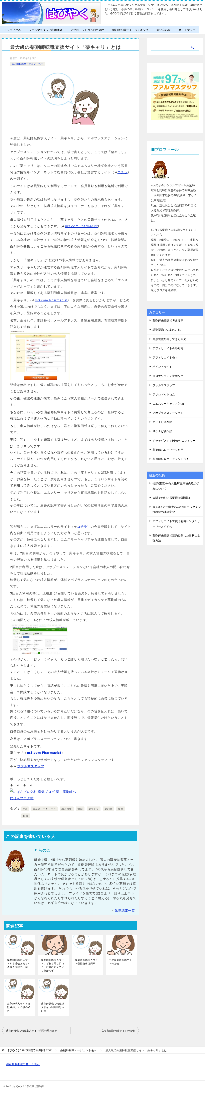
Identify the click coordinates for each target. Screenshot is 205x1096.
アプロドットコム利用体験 (87, 30)
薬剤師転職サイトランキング (130, 30)
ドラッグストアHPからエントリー (174, 440)
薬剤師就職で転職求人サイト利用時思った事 (52, 1007)
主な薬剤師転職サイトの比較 (120, 961)
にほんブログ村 (22, 798)
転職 (25, 815)
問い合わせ (164, 30)
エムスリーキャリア (44, 808)
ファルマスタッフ (30, 766)
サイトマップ (187, 30)
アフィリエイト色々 (165, 357)
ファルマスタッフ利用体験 (45, 30)
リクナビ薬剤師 (162, 431)
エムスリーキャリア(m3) (168, 403)
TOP (29, 1050)
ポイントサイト (162, 366)
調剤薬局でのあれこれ (167, 329)
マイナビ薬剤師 (162, 422)
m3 (25, 808)
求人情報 (66, 808)
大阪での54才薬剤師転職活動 (171, 497)
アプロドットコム (164, 394)
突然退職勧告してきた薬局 (169, 339)
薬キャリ (93, 808)
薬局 (120, 808)
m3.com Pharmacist (81, 226)
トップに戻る (12, 30)
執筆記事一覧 (125, 911)
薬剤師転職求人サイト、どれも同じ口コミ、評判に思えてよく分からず (52, 965)
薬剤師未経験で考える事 (168, 320)
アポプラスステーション (168, 412)
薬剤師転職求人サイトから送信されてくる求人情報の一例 (18, 963)
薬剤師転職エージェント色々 (27, 63)
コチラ (123, 172)
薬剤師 (108, 808)
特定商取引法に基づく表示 (23, 1064)
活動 (80, 808)
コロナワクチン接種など (168, 375)
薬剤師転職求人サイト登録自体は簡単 (86, 961)
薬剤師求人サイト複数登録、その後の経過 (18, 1007)
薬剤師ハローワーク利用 (168, 449)
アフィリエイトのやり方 (168, 348)
